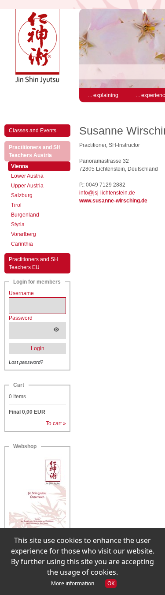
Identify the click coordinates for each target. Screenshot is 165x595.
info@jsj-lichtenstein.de (107, 193)
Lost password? (26, 362)
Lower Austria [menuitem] (27, 176)
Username (21, 293)
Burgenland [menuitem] (25, 215)
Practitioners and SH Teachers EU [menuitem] (33, 263)
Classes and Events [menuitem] (32, 130)
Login (37, 348)
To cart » (56, 423)
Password (21, 318)
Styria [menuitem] (18, 224)
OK (110, 583)
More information (72, 583)
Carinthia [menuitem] (22, 244)
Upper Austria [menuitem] (27, 186)
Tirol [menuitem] (16, 205)
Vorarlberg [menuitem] (23, 234)
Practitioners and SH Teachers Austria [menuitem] (39, 151)
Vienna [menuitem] (29, 166)
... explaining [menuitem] (103, 95)
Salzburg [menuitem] (22, 195)
